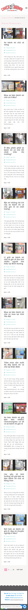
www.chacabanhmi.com (16, 600)
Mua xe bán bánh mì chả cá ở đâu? (14, 96)
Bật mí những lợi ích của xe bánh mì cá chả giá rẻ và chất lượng (14, 205)
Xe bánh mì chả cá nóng (14, 43)
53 (14, 569)
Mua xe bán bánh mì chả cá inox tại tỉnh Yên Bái (14, 314)
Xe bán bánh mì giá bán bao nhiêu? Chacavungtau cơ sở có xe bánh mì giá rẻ (14, 420)
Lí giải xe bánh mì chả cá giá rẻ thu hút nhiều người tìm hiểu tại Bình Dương (14, 260)
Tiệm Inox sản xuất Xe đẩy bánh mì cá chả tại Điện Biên (14, 364)
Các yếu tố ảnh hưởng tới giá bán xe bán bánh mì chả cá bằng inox (14, 477)
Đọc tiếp (7, 75)
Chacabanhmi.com (11, 50)
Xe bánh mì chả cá (10, 53)
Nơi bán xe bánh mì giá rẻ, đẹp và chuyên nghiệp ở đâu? (14, 531)
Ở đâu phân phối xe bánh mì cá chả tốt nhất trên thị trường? (14, 150)
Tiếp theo (20, 569)
